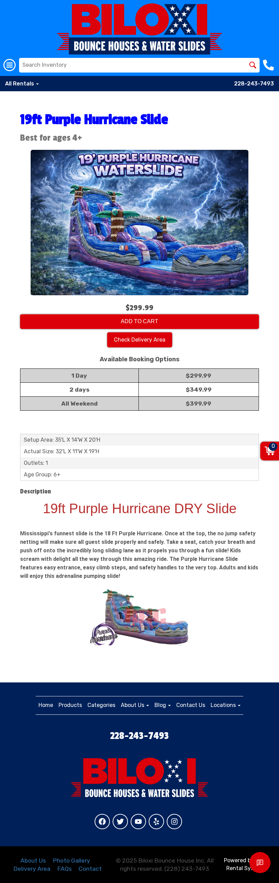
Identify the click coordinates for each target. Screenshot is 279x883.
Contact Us (190, 705)
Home (45, 705)
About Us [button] (133, 705)
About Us (33, 860)
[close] (268, 821)
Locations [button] (224, 705)
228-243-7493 (254, 83)
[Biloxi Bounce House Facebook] (102, 821)
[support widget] (260, 862)
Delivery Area (31, 868)
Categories (101, 705)
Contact (90, 868)
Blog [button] (160, 705)
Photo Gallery (71, 860)
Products (70, 705)
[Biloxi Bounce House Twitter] (120, 821)
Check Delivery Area (139, 339)
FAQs (64, 868)
